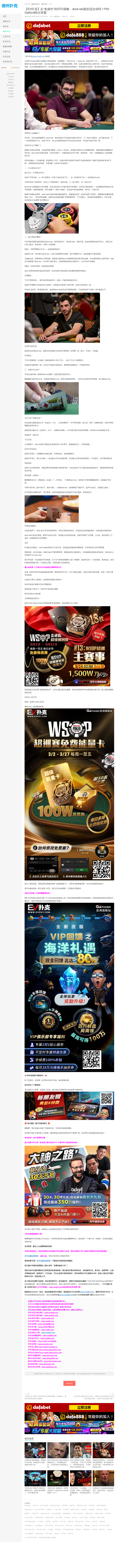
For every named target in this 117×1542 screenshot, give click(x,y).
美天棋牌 (66, 1509)
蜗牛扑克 (6, 31)
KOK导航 (67, 1517)
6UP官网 (107, 1513)
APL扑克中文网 (41, 1529)
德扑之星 (70, 1521)
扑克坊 (88, 1521)
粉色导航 (83, 1509)
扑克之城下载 (44, 1505)
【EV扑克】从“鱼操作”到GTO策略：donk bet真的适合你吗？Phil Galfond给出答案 (67, 10)
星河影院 (92, 1517)
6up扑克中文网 (39, 1509)
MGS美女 (27, 1505)
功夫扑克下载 (78, 1525)
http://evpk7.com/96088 (58, 1287)
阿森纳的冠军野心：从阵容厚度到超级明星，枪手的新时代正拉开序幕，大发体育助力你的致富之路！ (103, 1463)
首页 (5, 16)
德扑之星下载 (79, 1521)
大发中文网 (48, 1533)
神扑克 (5, 26)
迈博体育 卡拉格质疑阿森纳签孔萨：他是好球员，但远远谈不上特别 (103, 1490)
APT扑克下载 (49, 1525)
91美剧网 (91, 1509)
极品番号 (27, 1513)
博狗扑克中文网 (82, 1505)
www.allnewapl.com (47, 1364)
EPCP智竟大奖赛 (68, 1529)
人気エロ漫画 (83, 1517)
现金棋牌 (11, 91)
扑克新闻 (78, 1529)
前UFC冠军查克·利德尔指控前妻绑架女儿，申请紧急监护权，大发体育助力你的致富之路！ (58, 1463)
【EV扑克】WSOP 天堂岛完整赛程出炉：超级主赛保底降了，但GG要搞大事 (35, 1490)
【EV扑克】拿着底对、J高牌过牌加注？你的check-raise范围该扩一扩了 (57, 1490)
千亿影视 (40, 1521)
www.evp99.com (86, 1291)
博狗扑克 (6, 21)
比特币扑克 (7, 61)
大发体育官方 (29, 1525)
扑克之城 (99, 1509)
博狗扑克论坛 (29, 1509)
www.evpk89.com (67, 1294)
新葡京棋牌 (7, 46)
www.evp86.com (39, 56)
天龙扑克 (6, 36)
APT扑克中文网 (29, 1529)
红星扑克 (6, 51)
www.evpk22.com (51, 1315)
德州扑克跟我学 (101, 1505)
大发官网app (39, 1525)
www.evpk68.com (47, 1338)
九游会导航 (58, 1517)
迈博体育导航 (39, 1517)
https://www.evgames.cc (48, 1347)
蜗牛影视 (55, 1521)
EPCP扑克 (68, 1525)
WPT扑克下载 (59, 1525)
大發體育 (50, 1529)
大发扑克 (11, 76)
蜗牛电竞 (58, 1529)
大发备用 (11, 96)
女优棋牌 (11, 88)
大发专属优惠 (29, 1533)
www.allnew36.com (49, 1355)
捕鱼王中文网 (75, 1509)
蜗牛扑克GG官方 (78, 1513)
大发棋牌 (11, 94)
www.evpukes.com (45, 1344)
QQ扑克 (56, 1533)
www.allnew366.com (50, 1358)
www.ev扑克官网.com (46, 1324)
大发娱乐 (109, 1529)
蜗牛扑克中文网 (55, 1505)
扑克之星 (6, 56)
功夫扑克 (94, 1521)
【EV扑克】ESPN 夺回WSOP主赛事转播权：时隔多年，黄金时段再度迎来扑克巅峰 (45, 1397)
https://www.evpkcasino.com (50, 1349)
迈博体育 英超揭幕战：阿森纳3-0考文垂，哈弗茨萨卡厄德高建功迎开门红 (35, 1462)
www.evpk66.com (48, 1332)
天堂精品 (48, 1521)
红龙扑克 (6, 41)
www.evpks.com (47, 1329)
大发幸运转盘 (39, 1533)
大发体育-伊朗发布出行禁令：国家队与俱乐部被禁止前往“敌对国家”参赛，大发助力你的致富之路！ (94, 1397)
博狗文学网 (89, 1513)
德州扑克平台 (11, 7)
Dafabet (94, 1529)
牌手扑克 (102, 1529)
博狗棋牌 (87, 1525)
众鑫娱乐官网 (98, 1513)
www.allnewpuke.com (52, 1361)
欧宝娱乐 (74, 1517)
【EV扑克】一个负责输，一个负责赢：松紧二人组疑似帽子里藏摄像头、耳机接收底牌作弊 (80, 1491)
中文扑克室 (57, 1509)
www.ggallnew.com (49, 1367)
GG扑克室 (35, 1513)
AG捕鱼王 (49, 1509)
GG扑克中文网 (44, 1513)
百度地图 (53, 1537)
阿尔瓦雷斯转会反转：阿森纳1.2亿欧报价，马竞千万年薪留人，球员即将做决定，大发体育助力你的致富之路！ (80, 1463)
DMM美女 (92, 1505)
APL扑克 (94, 1525)
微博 (4, 68)
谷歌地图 (41, 1537)
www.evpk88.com (49, 1335)
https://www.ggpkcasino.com (50, 1352)
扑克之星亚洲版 (56, 1513)
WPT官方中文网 (104, 1525)
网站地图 (47, 1537)
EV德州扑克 (86, 1529)
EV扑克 (63, 1533)
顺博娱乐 (11, 82)
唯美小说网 (100, 1517)
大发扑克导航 (29, 1517)
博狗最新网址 (67, 1513)
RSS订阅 (16, 68)
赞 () (70, 1383)
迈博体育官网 (49, 1517)
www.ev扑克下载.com (46, 1327)
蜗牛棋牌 (64, 1505)
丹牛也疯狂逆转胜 (44, 1260)
